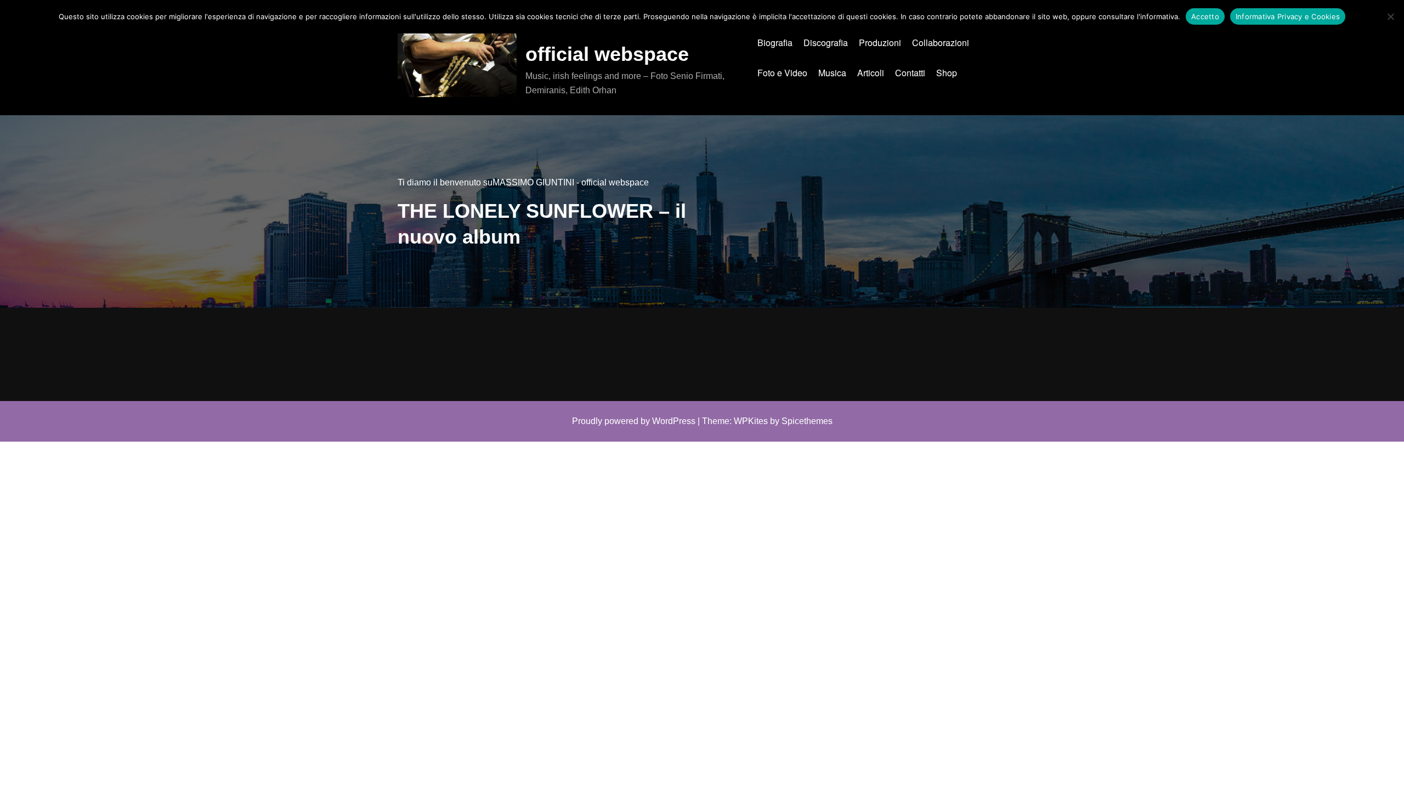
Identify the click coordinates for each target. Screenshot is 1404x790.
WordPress (673, 421)
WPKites (751, 421)
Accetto (1205, 16)
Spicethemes (807, 421)
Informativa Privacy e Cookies (1288, 16)
